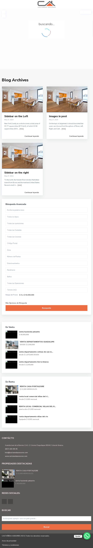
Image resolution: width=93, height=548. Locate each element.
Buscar (47, 527)
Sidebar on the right (16, 172)
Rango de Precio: (12, 295)
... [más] (21, 129)
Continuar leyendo (32, 136)
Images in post (58, 116)
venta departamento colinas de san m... (36, 352)
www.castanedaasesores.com (16, 456)
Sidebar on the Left (16, 116)
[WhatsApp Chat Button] (87, 536)
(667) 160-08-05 (11, 449)
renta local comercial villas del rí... (34, 396)
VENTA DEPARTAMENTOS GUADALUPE (37, 342)
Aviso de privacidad (9, 541)
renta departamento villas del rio (33, 416)
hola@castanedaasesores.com (16, 453)
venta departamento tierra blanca (34, 362)
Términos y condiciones (10, 545)
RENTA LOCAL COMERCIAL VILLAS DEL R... (37, 406)
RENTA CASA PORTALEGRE (32, 386)
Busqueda (46, 308)
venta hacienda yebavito (29, 332)
